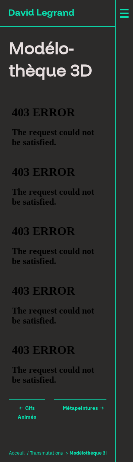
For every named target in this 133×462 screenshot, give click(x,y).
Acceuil (17, 453)
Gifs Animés (27, 413)
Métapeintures (81, 408)
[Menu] (124, 13)
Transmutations (46, 453)
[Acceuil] (41, 13)
